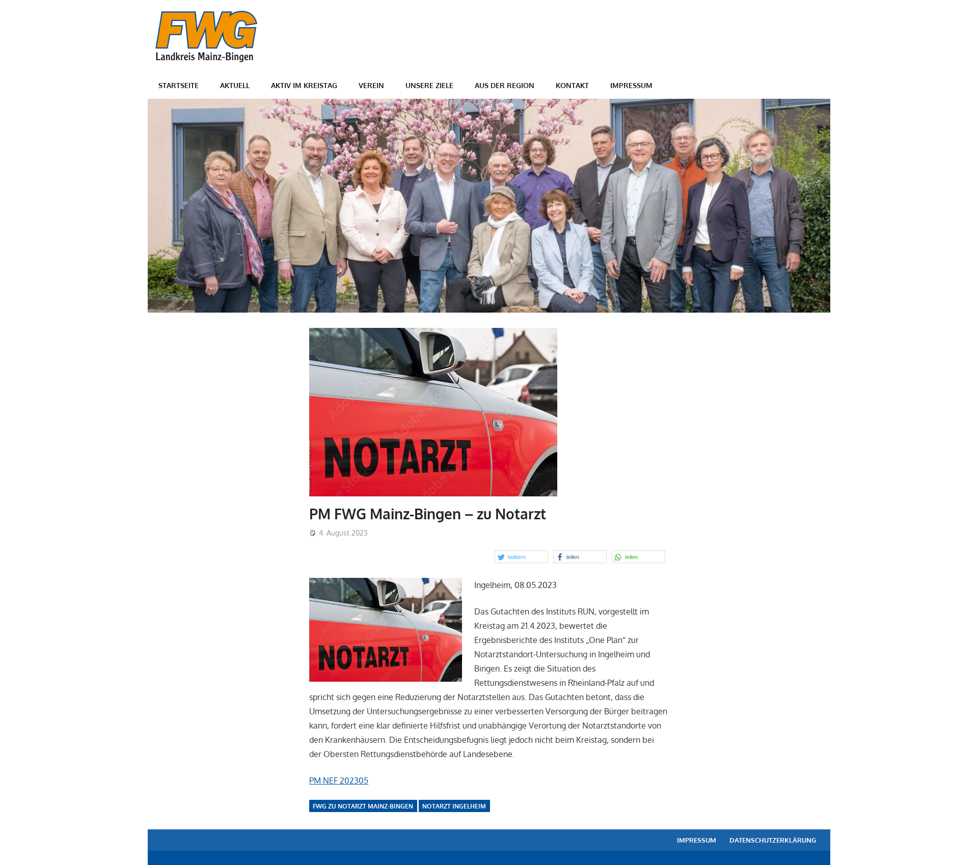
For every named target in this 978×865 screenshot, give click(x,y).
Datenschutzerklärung (772, 840)
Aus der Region (504, 85)
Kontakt (572, 85)
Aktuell (235, 85)
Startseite (178, 85)
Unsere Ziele (429, 85)
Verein (371, 85)
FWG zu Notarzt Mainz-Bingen (363, 806)
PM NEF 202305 (338, 780)
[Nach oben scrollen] (960, 848)
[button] (521, 556)
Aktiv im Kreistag (304, 85)
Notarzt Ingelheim (454, 806)
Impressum (631, 85)
